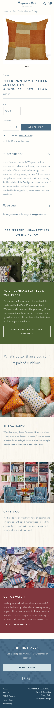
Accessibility (7, 703)
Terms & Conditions (43, 692)
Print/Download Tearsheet (17, 141)
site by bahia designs (43, 698)
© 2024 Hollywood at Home (39, 688)
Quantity (7, 120)
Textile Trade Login (15, 624)
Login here (25, 135)
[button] (12, 111)
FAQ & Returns (9, 696)
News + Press (8, 699)
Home (5, 11)
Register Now (27, 667)
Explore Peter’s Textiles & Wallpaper (27, 331)
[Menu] (4, 3)
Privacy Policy (46, 695)
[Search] (44, 3)
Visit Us (6, 692)
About (5, 688)
